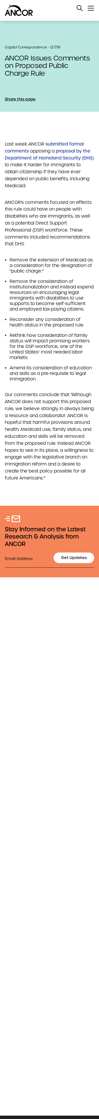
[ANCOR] (45, 10)
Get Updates (74, 557)
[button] (79, 8)
